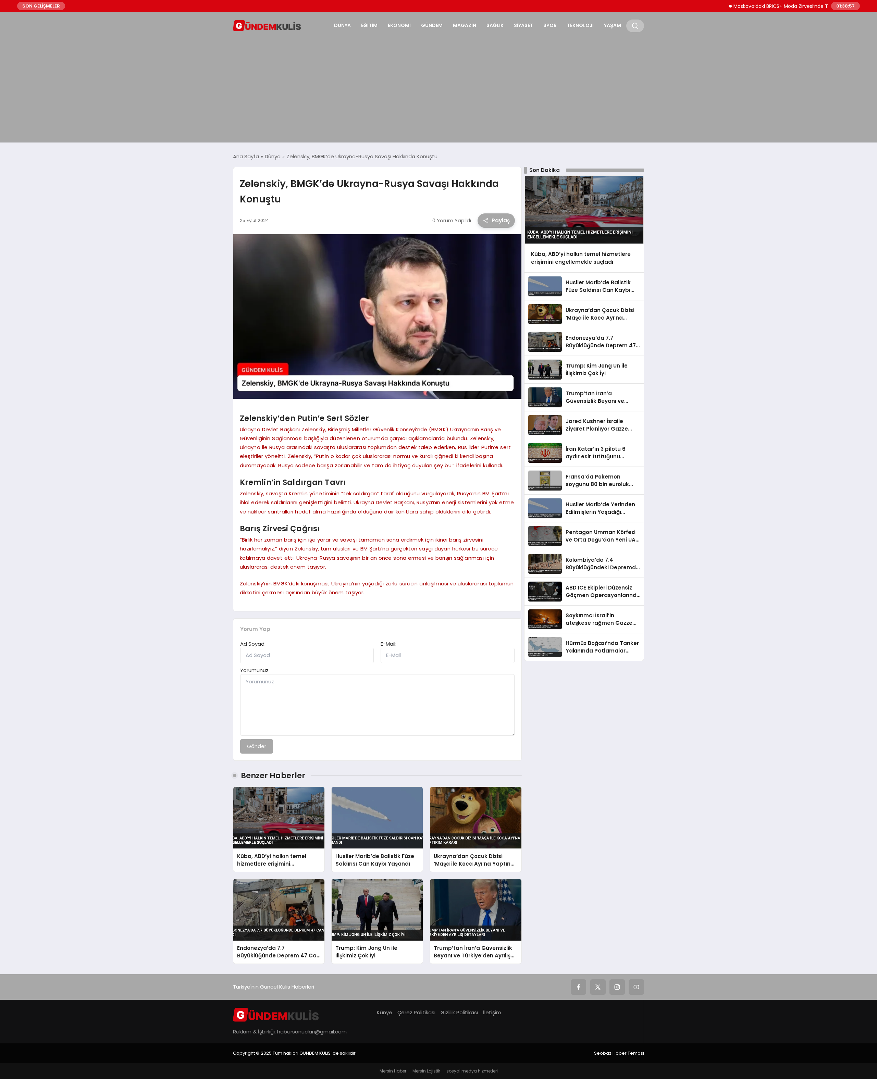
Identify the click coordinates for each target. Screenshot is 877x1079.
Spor (550, 25)
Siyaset (523, 25)
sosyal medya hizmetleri (472, 1071)
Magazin (464, 25)
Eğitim (369, 25)
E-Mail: (388, 643)
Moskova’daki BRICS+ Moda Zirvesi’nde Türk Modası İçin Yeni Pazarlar (788, 6)
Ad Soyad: (252, 643)
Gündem (432, 25)
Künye (384, 1012)
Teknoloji (580, 25)
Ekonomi (399, 25)
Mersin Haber (393, 1071)
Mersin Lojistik (426, 1071)
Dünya (342, 25)
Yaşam (612, 25)
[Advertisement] (438, 88)
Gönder (256, 746)
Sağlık (495, 25)
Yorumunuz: (255, 670)
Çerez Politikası (416, 1012)
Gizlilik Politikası (459, 1012)
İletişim (492, 1012)
